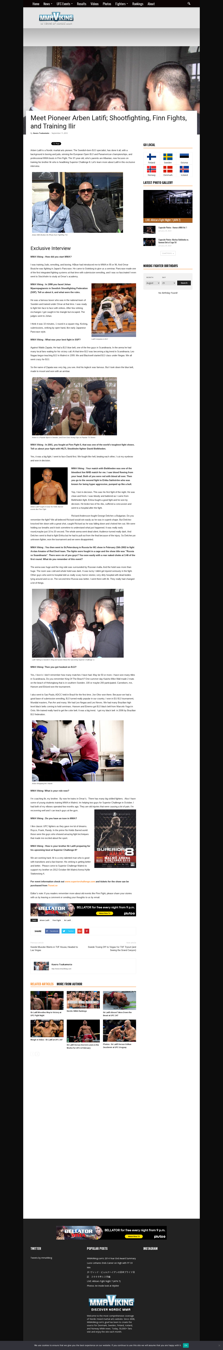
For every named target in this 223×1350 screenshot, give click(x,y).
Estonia (184, 162)
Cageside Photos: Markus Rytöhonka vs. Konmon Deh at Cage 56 (174, 241)
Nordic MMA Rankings (77, 1011)
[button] (189, 3)
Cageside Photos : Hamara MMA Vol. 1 (173, 227)
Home (36, 3)
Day (164, 277)
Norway (151, 175)
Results (81, 3)
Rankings (137, 3)
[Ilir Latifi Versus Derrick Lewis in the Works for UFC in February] (83, 1031)
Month (149, 277)
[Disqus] (83, 1101)
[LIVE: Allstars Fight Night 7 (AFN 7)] (168, 206)
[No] (219, 1345)
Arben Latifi (44, 920)
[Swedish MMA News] (152, 157)
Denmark (167, 175)
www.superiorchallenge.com (80, 881)
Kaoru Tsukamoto (41, 133)
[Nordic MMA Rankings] (83, 999)
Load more (167, 253)
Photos (107, 3)
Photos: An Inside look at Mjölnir (103, 1285)
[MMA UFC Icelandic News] (184, 169)
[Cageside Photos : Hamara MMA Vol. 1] (149, 230)
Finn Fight (57, 920)
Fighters (120, 3)
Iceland (184, 175)
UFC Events (63, 3)
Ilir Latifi (67, 920)
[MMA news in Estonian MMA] (184, 157)
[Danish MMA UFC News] (168, 169)
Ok (185, 1345)
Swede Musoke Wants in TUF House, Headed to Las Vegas (54, 949)
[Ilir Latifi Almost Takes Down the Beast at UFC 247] (119, 1000)
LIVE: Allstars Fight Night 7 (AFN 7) (162, 220)
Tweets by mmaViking (41, 1257)
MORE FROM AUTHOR (69, 984)
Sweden (168, 162)
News (47, 3)
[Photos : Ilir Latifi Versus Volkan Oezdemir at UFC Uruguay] (119, 1031)
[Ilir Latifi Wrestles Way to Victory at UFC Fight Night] (47, 1000)
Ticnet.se (52, 885)
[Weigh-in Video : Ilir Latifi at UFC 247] (47, 1028)
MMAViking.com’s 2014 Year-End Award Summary (111, 1258)
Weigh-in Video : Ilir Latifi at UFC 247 (46, 1040)
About (151, 3)
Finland (151, 162)
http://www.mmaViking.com (61, 969)
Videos (95, 3)
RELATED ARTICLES (42, 984)
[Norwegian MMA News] (152, 169)
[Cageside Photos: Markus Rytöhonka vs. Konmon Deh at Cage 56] (149, 242)
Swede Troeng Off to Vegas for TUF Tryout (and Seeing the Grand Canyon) (112, 949)
